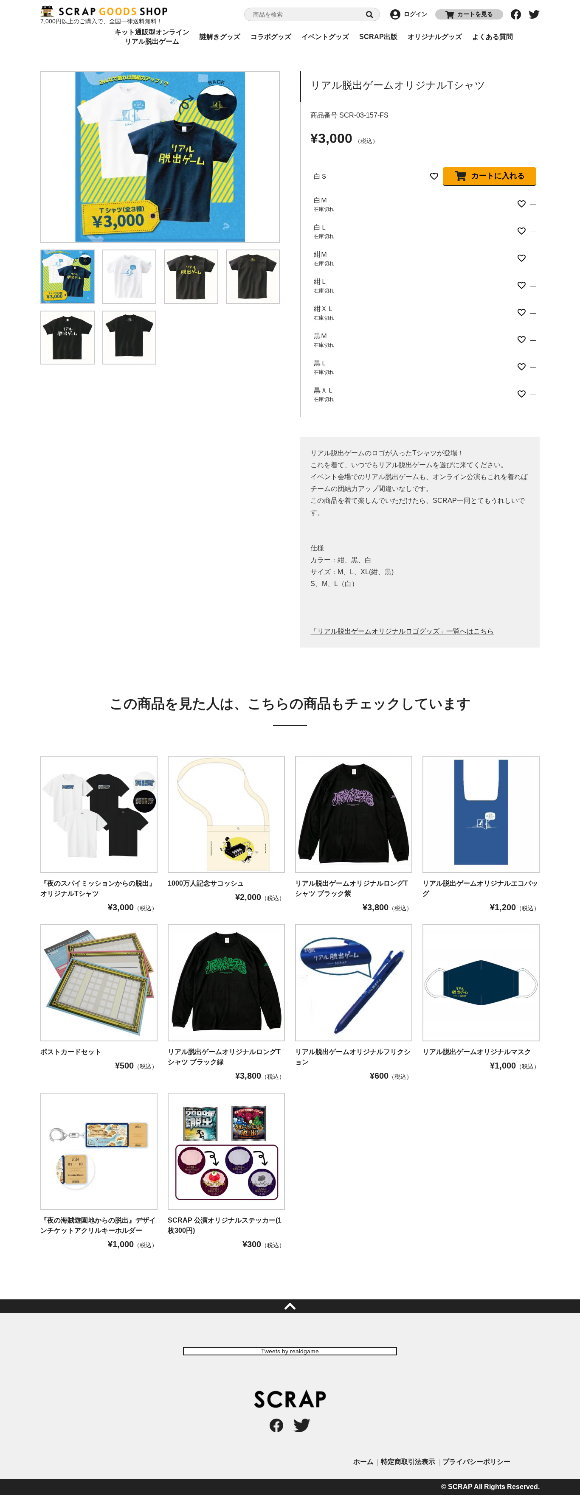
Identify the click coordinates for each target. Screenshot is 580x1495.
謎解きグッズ (220, 36)
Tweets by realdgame (290, 1351)
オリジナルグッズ (435, 36)
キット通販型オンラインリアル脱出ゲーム (152, 37)
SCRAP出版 (378, 36)
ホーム (363, 1461)
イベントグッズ (325, 36)
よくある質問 (492, 36)
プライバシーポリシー (476, 1461)
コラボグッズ (271, 36)
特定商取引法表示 (408, 1461)
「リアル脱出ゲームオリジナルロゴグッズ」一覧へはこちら (402, 631)
